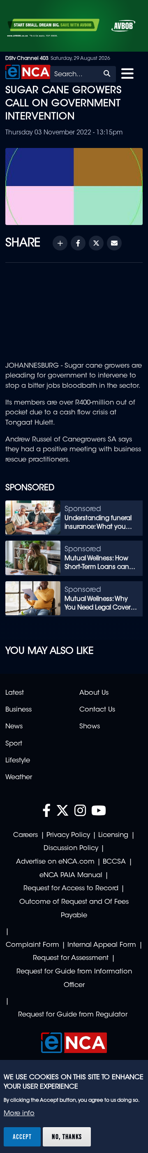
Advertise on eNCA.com (55, 862)
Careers (25, 835)
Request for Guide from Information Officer (74, 979)
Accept (22, 1137)
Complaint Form (32, 945)
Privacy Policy (68, 835)
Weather (18, 777)
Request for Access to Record (70, 888)
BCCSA (114, 862)
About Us (94, 693)
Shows (89, 726)
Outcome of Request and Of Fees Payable (74, 909)
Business (18, 710)
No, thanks (67, 1137)
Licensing (113, 835)
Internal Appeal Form (101, 945)
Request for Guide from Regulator (72, 1015)
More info (19, 1113)
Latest (14, 693)
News (14, 726)
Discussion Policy (71, 848)
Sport (13, 744)
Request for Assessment (71, 958)
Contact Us (97, 710)
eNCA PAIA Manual (70, 875)
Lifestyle (17, 760)
